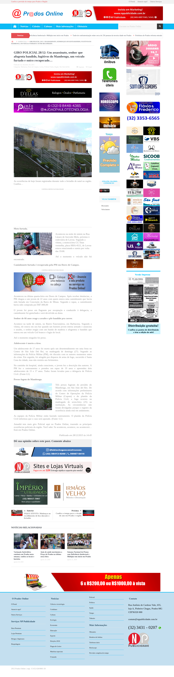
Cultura (52, 615)
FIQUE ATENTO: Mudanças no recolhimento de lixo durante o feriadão (37, 515)
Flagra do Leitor (55, 646)
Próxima (75, 511)
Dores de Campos (33, 67)
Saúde (91, 608)
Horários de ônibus (95, 637)
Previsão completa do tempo (99, 653)
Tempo (91, 613)
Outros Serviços (156, 2)
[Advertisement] (53, 209)
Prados (52, 67)
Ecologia (53, 620)
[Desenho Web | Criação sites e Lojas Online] (138, 639)
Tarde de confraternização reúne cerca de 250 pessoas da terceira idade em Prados (70, 35)
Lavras (41, 67)
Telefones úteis (94, 642)
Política (92, 602)
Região (57, 67)
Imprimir (81, 67)
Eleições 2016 (55, 641)
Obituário (82, 26)
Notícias (24, 26)
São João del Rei (64, 67)
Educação (53, 631)
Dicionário (105, 206)
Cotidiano (53, 609)
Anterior (30, 511)
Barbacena (24, 67)
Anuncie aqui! (142, 2)
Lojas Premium (16, 633)
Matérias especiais (56, 652)
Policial (46, 67)
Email (90, 67)
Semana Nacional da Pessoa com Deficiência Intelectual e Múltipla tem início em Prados (79, 554)
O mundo (53, 657)
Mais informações (64, 26)
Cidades (36, 26)
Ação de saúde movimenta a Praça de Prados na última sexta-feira (51, 554)
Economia (53, 625)
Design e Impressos (17, 639)
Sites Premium (16, 628)
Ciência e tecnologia (57, 604)
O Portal (132, 2)
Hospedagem (15, 644)
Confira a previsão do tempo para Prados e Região (29, 2)
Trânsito (92, 618)
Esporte (52, 636)
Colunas (48, 26)
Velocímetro (105, 209)
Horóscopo (93, 648)
